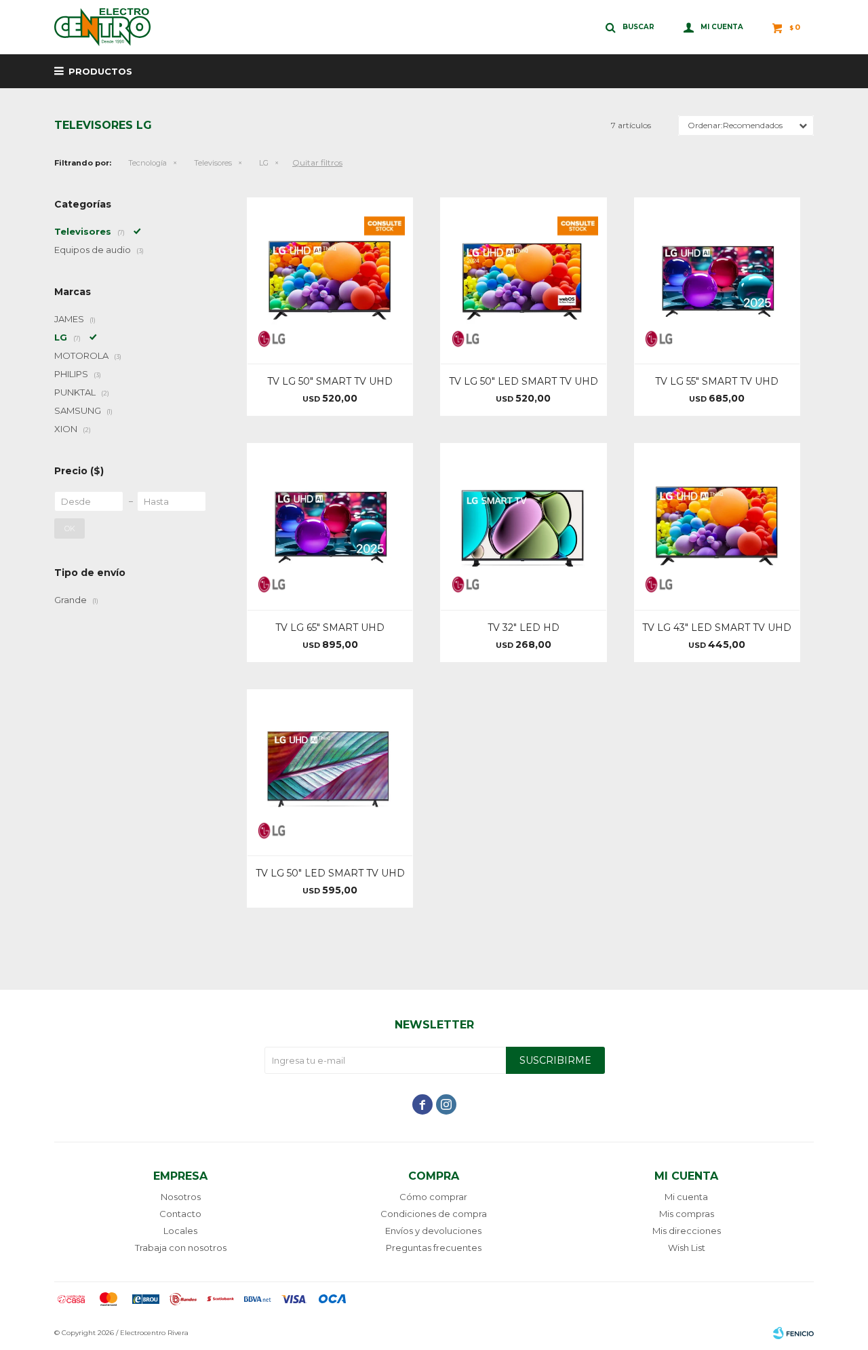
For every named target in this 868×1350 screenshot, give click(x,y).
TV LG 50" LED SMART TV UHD (523, 381)
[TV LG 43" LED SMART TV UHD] (717, 526)
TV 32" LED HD (523, 627)
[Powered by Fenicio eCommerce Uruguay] (793, 1333)
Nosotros (181, 1196)
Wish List (686, 1247)
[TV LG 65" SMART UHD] (330, 526)
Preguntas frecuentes (433, 1247)
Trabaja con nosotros (180, 1247)
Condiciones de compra (433, 1213)
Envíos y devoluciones (433, 1230)
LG (264, 163)
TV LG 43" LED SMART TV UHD (716, 627)
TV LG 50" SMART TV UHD (330, 381)
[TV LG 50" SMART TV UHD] (330, 280)
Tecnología (147, 163)
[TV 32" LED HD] (523, 526)
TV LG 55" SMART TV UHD (716, 381)
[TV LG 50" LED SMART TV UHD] (523, 280)
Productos (100, 71)
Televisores (213, 163)
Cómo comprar (433, 1196)
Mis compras (686, 1213)
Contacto (180, 1213)
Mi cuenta (686, 1196)
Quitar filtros (317, 162)
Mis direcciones (686, 1230)
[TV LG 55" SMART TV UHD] (717, 280)
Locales (180, 1230)
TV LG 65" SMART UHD (329, 627)
